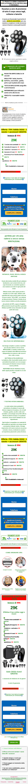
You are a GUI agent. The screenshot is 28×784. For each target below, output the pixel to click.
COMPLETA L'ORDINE (14, 213)
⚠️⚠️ (14, 209)
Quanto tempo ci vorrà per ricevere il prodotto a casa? (11, 758)
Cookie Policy (10, 781)
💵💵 (14, 205)
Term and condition (17, 782)
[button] (14, 748)
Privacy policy (3, 781)
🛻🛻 (14, 207)
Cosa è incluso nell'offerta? (13, 748)
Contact (24, 781)
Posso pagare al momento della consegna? (13, 763)
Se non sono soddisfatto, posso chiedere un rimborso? (13, 768)
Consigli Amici (14, 776)
